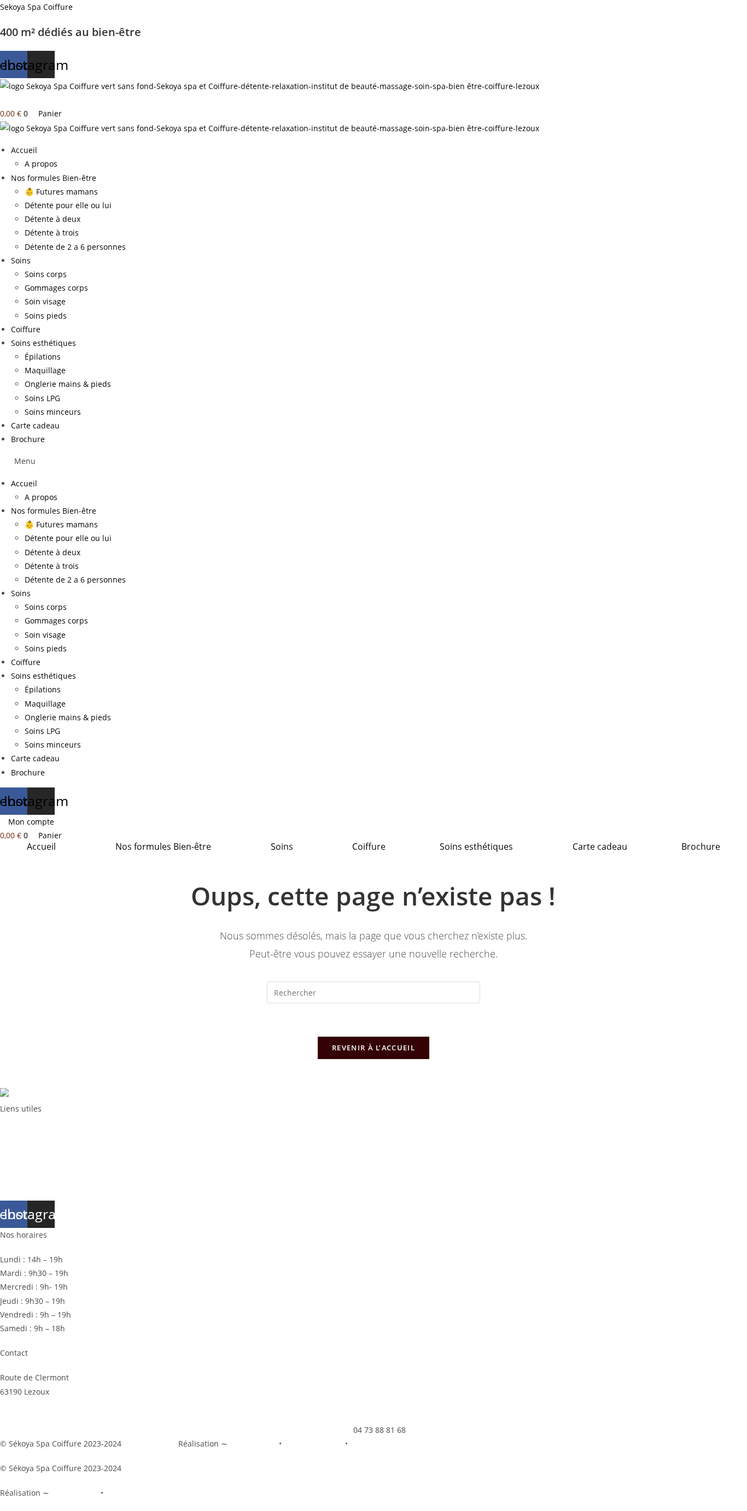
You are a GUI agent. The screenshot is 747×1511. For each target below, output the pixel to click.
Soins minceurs (53, 412)
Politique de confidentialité (49, 1158)
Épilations (43, 356)
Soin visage (45, 301)
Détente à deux (52, 219)
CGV (7, 1183)
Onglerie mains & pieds (68, 384)
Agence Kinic (373, 1443)
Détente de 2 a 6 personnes (75, 247)
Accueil (24, 150)
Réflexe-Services (313, 1443)
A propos (41, 163)
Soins (21, 260)
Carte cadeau (35, 425)
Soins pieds (46, 315)
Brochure (28, 439)
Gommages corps (56, 288)
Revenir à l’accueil (373, 1048)
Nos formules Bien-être (53, 178)
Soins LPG (42, 398)
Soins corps (46, 274)
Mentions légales (31, 1133)
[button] (373, 461)
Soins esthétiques (43, 343)
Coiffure (25, 329)
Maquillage (45, 370)
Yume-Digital (253, 1443)
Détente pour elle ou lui (68, 205)
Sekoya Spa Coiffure (36, 7)
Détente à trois (52, 232)
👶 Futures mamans (61, 191)
